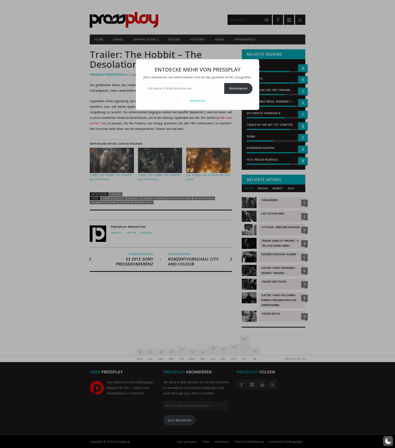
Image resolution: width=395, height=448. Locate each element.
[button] (388, 441)
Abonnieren (238, 88)
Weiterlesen (197, 101)
